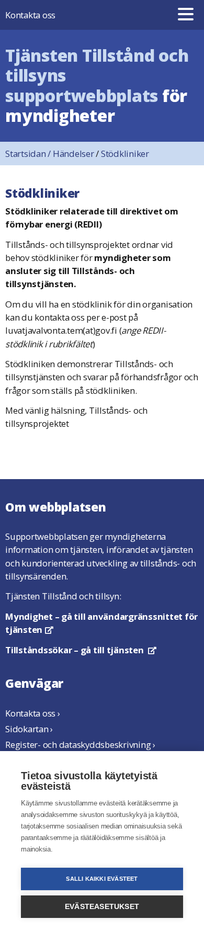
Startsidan (29, 153)
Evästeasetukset (102, 907)
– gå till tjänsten (80, 650)
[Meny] (186, 15)
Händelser (73, 153)
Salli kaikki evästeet (102, 879)
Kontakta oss (30, 15)
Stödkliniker (125, 153)
